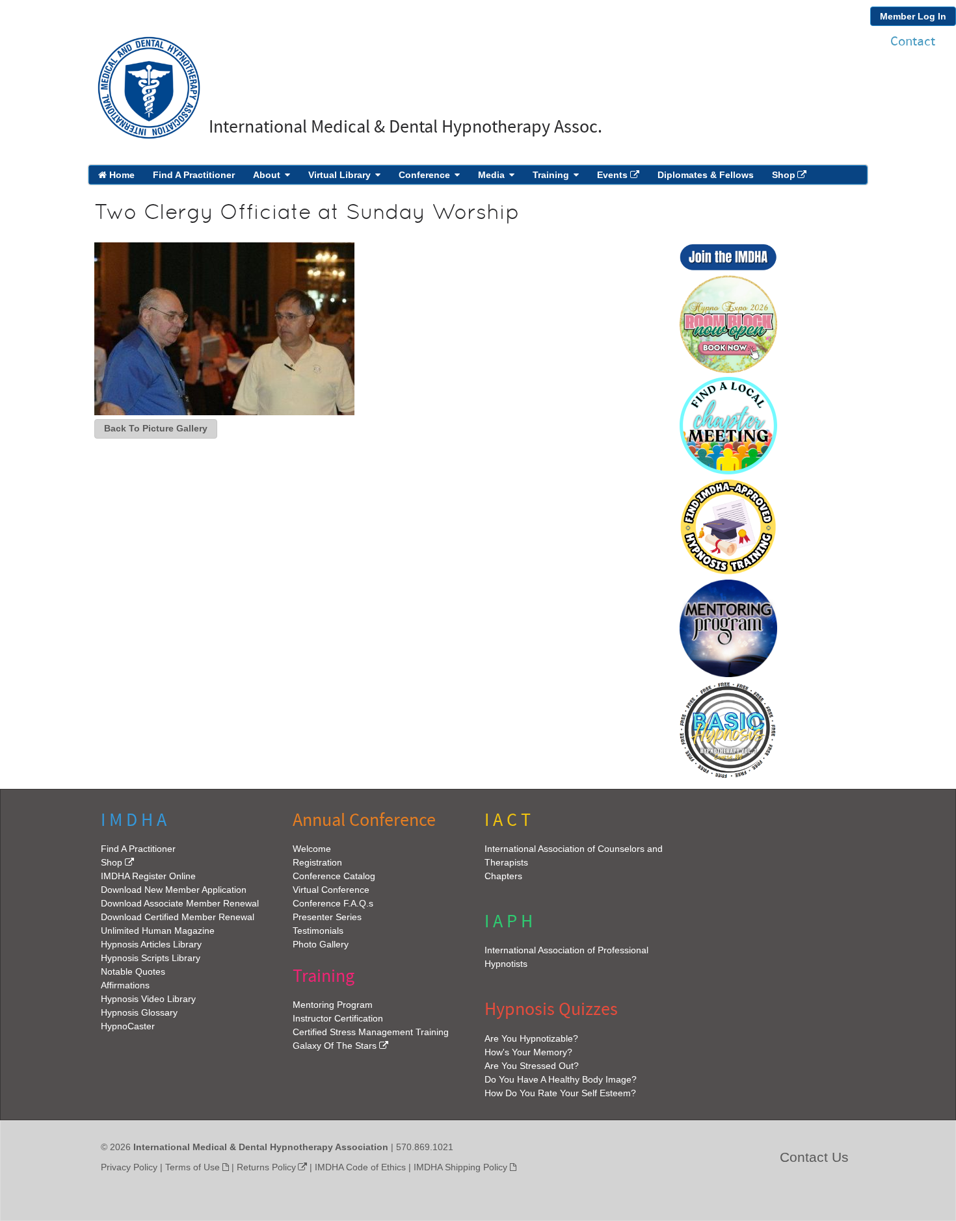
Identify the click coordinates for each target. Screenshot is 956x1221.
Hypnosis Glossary (139, 1012)
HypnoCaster (128, 1026)
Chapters (503, 876)
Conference (424, 175)
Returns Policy (266, 1167)
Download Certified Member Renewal (177, 917)
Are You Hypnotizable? (531, 1038)
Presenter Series (327, 917)
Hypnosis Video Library (148, 999)
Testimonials (318, 930)
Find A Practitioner (194, 175)
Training (551, 175)
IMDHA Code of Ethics (360, 1167)
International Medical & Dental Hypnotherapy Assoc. (405, 127)
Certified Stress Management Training (371, 1032)
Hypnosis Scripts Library (150, 958)
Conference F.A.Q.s (333, 903)
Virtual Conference (331, 889)
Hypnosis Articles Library (151, 944)
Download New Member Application (173, 889)
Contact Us (814, 1157)
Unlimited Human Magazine (158, 930)
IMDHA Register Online (148, 876)
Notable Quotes (133, 971)
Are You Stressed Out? (532, 1065)
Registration (317, 862)
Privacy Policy (129, 1167)
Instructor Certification (338, 1018)
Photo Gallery (321, 944)
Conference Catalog (334, 876)
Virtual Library (339, 175)
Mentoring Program (333, 1004)
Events (612, 175)
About (266, 175)
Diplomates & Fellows (705, 175)
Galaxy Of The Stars (335, 1045)
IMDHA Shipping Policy (460, 1167)
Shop (783, 175)
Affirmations (125, 985)
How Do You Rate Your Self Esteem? (560, 1093)
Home (121, 175)
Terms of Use (192, 1167)
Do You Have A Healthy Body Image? (561, 1079)
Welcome (312, 848)
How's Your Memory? (528, 1052)
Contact (912, 41)
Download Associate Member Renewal (180, 903)
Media (491, 175)
